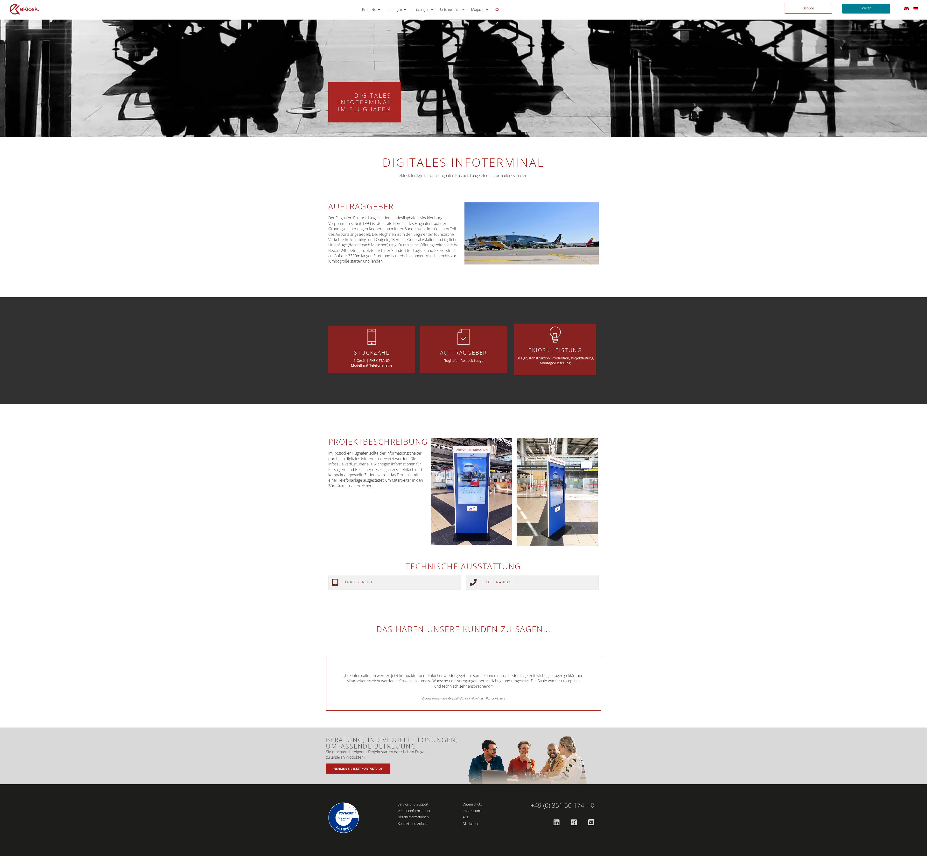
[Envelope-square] (591, 822)
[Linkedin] (556, 822)
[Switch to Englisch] (906, 9)
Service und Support (413, 804)
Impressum (471, 810)
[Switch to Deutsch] (915, 9)
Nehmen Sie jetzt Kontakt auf (358, 768)
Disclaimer (470, 823)
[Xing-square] (573, 822)
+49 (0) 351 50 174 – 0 (562, 805)
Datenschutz (472, 804)
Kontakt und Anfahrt (413, 823)
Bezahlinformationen (413, 817)
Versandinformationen (414, 810)
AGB (466, 817)
